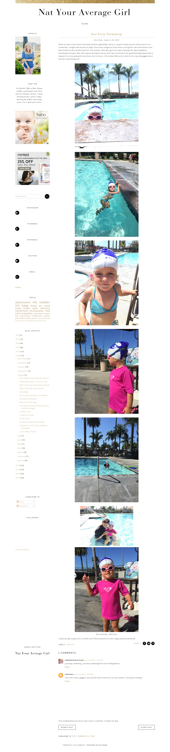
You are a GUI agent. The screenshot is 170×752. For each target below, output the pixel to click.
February (22, 456)
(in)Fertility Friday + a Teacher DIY (33, 381)
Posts (21, 502)
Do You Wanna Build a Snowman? (34, 395)
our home (44, 305)
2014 (18, 465)
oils (24, 321)
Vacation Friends (27, 415)
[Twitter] (17, 261)
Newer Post (67, 727)
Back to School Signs (28, 402)
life (35, 302)
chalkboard (37, 316)
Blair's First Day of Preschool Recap (34, 385)
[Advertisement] (26, 598)
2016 (18, 351)
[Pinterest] (17, 245)
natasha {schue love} (74, 660)
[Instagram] (17, 213)
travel (18, 308)
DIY (17, 305)
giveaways (38, 313)
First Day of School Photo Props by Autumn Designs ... (34, 407)
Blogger (103, 745)
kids (17, 316)
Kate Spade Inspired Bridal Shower (34, 378)
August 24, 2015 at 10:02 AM (83, 674)
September (23, 371)
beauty (47, 313)
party (18, 313)
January (21, 460)
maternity (19, 321)
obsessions (22, 302)
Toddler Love (25, 411)
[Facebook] (17, 229)
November (22, 363)
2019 (18, 339)
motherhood (21, 310)
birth (44, 321)
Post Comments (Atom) (83, 736)
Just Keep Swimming (28, 399)
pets (17, 318)
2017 (18, 347)
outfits (26, 308)
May (19, 444)
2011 (18, 478)
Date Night (24, 392)
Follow (18, 287)
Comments (23, 506)
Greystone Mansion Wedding (32, 422)
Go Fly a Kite (25, 418)
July (19, 436)
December (22, 358)
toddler (70, 644)
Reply (67, 667)
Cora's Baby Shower (28, 431)
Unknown (69, 674)
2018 (18, 343)
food (47, 310)
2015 (18, 355)
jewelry (47, 316)
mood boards (44, 318)
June (20, 440)
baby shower (37, 321)
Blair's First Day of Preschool (32, 388)
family (34, 305)
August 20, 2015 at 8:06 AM (93, 660)
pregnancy (27, 313)
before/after (25, 318)
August (21, 375)
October (21, 367)
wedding (29, 321)
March (20, 452)
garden (34, 318)
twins (35, 308)
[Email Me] (17, 277)
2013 (18, 469)
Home (85, 24)
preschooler (25, 316)
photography (37, 310)
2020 (18, 335)
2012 (18, 473)
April (20, 448)
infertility (45, 308)
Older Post (146, 727)
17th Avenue (79, 745)
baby (25, 305)
